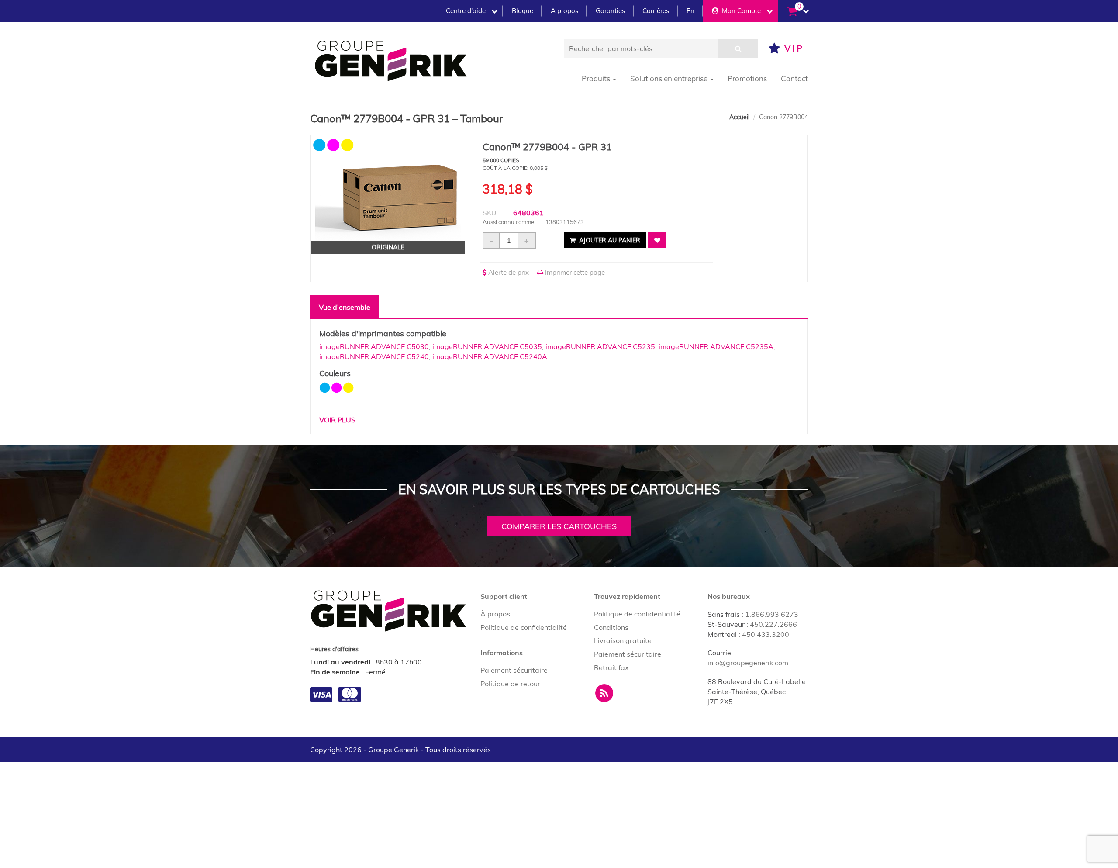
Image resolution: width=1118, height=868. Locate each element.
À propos (495, 613)
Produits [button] (597, 78)
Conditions (611, 627)
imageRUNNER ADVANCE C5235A (716, 346)
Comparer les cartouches (559, 526)
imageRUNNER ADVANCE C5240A (489, 356)
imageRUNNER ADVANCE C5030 (374, 346)
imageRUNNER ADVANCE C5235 (600, 346)
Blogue (522, 11)
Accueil (739, 117)
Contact (794, 78)
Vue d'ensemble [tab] (344, 307)
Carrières (655, 11)
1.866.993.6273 (771, 614)
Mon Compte (739, 11)
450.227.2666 (773, 624)
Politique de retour (510, 683)
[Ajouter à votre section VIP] (657, 240)
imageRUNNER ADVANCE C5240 (374, 356)
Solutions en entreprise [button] (669, 78)
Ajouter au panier (608, 240)
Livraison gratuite (623, 640)
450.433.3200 (765, 634)
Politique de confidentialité (523, 627)
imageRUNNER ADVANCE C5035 (487, 346)
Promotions (747, 78)
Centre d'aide (466, 11)
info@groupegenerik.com (747, 662)
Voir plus (337, 419)
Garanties (610, 11)
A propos (564, 11)
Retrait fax (611, 667)
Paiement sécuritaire (514, 670)
